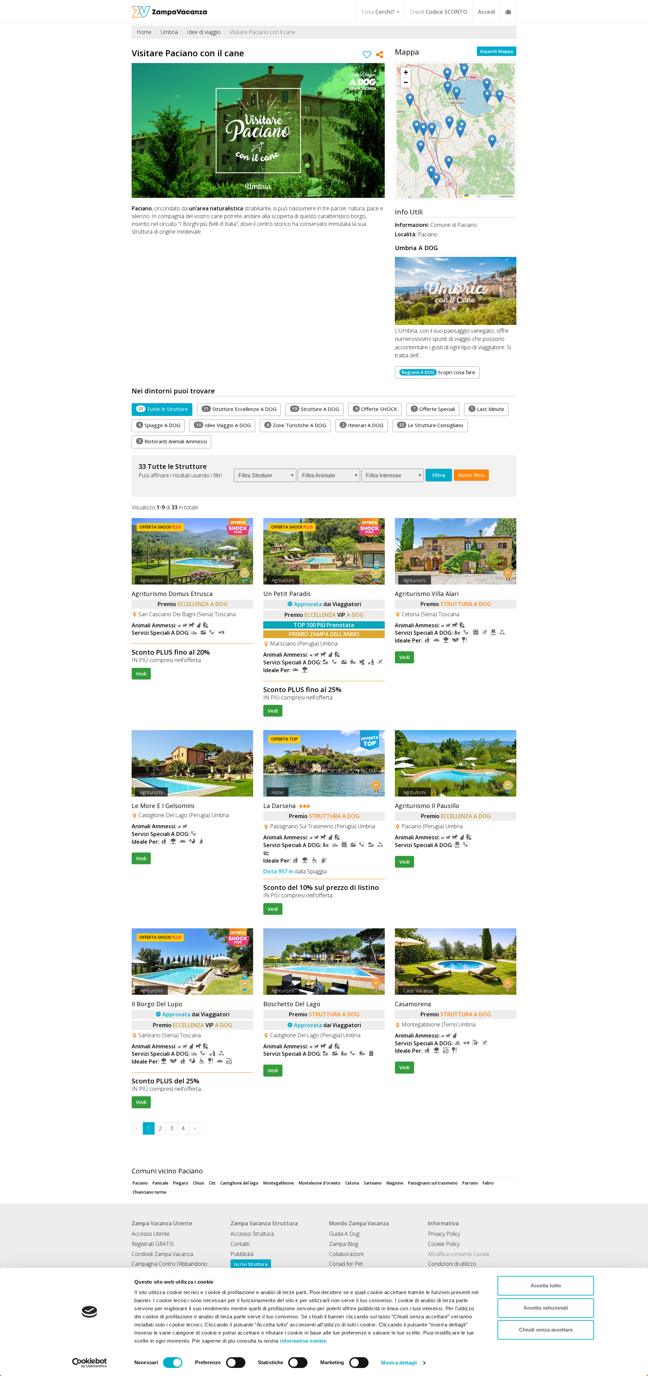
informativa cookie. (303, 1341)
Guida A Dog (344, 1233)
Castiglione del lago (239, 1183)
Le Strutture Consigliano (431, 425)
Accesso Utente (151, 1233)
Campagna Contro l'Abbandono (169, 1263)
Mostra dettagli (399, 1363)
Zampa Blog (343, 1244)
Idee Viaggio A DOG (223, 425)
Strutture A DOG (315, 409)
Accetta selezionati (545, 1308)
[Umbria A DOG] (455, 291)
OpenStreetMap (490, 196)
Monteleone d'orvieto (320, 1183)
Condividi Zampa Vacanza (162, 1254)
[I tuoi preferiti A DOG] (508, 11)
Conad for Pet (346, 1263)
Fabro (488, 1183)
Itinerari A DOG (362, 425)
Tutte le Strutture (163, 409)
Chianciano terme (149, 1192)
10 (198, 425)
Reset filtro (471, 475)
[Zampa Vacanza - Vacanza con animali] (170, 8)
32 (401, 425)
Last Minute (487, 409)
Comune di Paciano (453, 225)
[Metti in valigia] (367, 55)
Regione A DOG (418, 372)
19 (294, 409)
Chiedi (438, 12)
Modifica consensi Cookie (459, 1254)
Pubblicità (242, 1254)
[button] (501, 96)
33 (140, 409)
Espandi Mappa (496, 51)
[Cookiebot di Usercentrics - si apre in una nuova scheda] (89, 1363)
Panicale (160, 1183)
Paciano (140, 1183)
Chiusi (198, 1183)
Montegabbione (278, 1183)
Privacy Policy (444, 1233)
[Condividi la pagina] (379, 55)
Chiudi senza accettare (546, 1330)
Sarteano (373, 1183)
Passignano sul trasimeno (433, 1183)
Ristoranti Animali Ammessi (172, 441)
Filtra (438, 475)
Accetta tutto (546, 1285)
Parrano (470, 1183)
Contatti (240, 1244)
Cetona (352, 1183)
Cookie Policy (444, 1244)
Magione (394, 1183)
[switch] (235, 1362)
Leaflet (472, 196)
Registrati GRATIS (153, 1244)
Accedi (486, 12)
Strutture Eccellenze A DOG (240, 409)
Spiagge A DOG (159, 425)
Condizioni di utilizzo (452, 1263)
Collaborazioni (346, 1254)
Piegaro (180, 1183)
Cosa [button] (378, 12)
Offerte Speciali (434, 409)
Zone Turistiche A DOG (296, 425)
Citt (212, 1183)
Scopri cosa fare (438, 372)
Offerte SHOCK (376, 409)
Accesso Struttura (252, 1233)
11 (206, 409)
